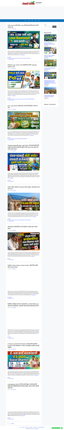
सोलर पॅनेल (25, 220)
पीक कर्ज (22, 138)
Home (25, 20)
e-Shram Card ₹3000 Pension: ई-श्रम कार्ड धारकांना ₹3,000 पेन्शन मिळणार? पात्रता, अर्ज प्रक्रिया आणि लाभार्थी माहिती (23, 346)
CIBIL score (13, 58)
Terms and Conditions (41, 427)
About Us (23, 427)
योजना (32, 20)
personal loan (28, 58)
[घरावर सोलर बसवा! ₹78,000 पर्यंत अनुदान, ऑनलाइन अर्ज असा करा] (50, 90)
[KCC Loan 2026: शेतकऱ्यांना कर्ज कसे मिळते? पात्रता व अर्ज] (50, 63)
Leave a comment (11, 59)
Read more (23, 54)
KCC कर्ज (13, 138)
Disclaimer (31, 427)
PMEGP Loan (14, 99)
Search (45, 25)
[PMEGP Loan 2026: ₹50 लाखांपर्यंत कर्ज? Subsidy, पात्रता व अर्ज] (50, 50)
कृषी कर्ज (20, 138)
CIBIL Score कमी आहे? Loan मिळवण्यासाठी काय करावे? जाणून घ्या (23, 26)
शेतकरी (39, 20)
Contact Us (27, 427)
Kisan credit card (16, 138)
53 (11, 423)
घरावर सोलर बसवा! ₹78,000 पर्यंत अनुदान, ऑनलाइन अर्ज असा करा (24, 188)
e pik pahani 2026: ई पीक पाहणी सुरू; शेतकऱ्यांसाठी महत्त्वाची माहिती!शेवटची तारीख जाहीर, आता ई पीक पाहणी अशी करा (23, 386)
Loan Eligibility (24, 58)
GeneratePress (36, 428)
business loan (10, 99)
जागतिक (29, 20)
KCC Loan (10, 138)
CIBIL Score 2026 (18, 58)
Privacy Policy (35, 427)
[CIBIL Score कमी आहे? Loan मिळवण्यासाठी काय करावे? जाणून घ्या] (50, 38)
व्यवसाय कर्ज (27, 99)
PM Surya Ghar (11, 220)
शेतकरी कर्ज (25, 138)
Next (13, 423)
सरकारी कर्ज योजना (31, 99)
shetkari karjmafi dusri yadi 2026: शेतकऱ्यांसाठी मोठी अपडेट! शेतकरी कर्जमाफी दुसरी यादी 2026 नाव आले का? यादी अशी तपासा (23, 147)
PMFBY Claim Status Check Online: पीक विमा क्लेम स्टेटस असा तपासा (23, 266)
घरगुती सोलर (22, 220)
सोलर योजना (29, 220)
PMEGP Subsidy (23, 99)
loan (21, 58)
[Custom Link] (62, 428)
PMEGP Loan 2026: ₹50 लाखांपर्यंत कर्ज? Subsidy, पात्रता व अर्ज (22, 66)
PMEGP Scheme (19, 99)
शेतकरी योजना (39, 3)
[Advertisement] (32, 13)
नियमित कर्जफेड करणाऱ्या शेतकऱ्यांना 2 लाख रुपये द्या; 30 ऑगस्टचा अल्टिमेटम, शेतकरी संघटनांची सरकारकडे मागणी (23, 305)
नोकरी (35, 20)
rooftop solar (15, 220)
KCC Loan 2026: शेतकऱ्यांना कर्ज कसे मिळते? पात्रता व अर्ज (23, 107)
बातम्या (9, 98)
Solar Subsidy (19, 220)
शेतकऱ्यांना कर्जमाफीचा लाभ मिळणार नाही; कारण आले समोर (22, 227)
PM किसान (10, 297)
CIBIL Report (10, 58)
